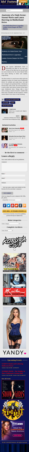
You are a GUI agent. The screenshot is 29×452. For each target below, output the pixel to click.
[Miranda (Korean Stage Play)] (5, 138)
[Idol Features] (14, 4)
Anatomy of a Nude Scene (12, 99)
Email (3, 178)
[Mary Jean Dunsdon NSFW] (5, 130)
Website (4, 182)
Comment (4, 162)
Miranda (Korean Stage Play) (17, 136)
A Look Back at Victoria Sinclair (15, 144)
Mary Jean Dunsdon (16, 128)
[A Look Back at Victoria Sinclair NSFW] (5, 145)
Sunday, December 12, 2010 (15, 138)
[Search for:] (14, 10)
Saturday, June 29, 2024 (8, 33)
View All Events (6, 378)
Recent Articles (7, 105)
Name (3, 173)
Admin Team (19, 33)
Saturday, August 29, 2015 (15, 130)
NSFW (12, 102)
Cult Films (5, 102)
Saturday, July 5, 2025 (14, 147)
